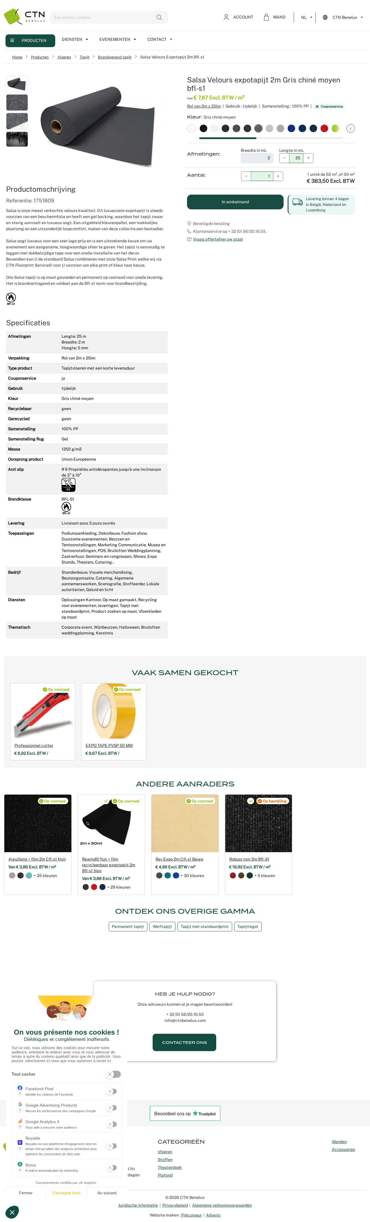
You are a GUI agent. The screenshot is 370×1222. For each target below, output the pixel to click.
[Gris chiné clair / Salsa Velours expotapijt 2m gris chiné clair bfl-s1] (269, 128)
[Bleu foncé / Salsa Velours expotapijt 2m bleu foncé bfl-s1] (302, 128)
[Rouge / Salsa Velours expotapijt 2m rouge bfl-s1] (324, 128)
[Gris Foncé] (20, 875)
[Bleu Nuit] (102, 887)
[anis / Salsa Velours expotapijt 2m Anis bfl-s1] (335, 128)
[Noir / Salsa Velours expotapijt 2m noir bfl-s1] (203, 128)
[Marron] (241, 875)
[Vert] (250, 875)
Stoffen (165, 1159)
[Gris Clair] (12, 875)
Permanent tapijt (128, 926)
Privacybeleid (175, 1205)
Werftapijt (162, 926)
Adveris (213, 1215)
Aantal (196, 175)
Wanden (339, 1141)
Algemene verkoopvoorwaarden (222, 1205)
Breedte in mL (254, 150)
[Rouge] (94, 887)
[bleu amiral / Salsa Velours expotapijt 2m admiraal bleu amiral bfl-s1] (313, 128)
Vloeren (64, 57)
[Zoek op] (159, 17)
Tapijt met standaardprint (205, 926)
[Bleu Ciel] (29, 875)
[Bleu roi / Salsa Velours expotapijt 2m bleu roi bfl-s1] (291, 128)
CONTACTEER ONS (184, 1042)
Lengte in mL (291, 150)
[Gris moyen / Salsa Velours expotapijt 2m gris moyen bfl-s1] (236, 128)
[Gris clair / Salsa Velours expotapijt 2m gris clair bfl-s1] (280, 128)
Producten (34, 40)
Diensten (72, 39)
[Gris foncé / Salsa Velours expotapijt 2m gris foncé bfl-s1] (247, 128)
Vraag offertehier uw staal (218, 239)
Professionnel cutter (33, 745)
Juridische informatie (138, 1205)
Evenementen (114, 39)
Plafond (165, 1175)
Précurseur (191, 1215)
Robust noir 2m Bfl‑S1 (249, 859)
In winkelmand (235, 202)
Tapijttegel (247, 926)
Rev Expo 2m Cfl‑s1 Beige (179, 859)
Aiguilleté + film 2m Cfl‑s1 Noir (37, 859)
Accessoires (343, 1149)
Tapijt (84, 57)
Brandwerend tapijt (115, 57)
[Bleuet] (176, 875)
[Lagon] (167, 875)
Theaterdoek (170, 1167)
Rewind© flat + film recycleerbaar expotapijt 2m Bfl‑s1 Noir (108, 865)
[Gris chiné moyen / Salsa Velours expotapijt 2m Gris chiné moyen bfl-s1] (258, 128)
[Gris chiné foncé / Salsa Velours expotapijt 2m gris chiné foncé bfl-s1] (225, 128)
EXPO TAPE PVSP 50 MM (109, 745)
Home (17, 57)
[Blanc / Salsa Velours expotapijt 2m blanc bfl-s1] (214, 128)
